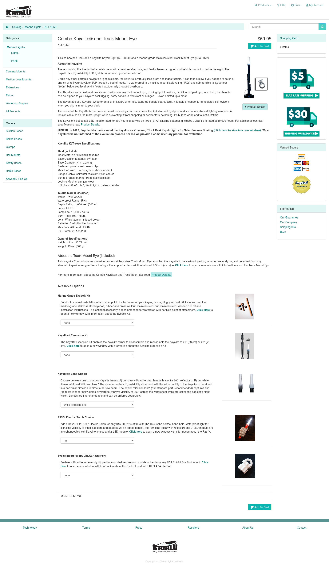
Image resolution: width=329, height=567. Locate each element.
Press (138, 527)
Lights (14, 53)
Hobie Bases (13, 171)
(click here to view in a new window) (237, 130)
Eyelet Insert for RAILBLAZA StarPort (82, 455)
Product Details (255, 107)
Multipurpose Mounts (18, 79)
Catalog (17, 27)
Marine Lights (33, 27)
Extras (10, 95)
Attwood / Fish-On (17, 179)
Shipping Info (288, 227)
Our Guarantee (289, 217)
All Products (13, 111)
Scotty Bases (14, 163)
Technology (30, 527)
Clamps (10, 147)
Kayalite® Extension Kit (73, 335)
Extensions (12, 87)
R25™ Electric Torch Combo (76, 417)
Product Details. (161, 274)
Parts (14, 61)
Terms (86, 527)
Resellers (193, 527)
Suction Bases (14, 131)
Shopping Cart (288, 38)
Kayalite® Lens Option (72, 374)
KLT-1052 (50, 27)
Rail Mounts (13, 155)
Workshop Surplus (17, 103)
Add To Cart (261, 46)
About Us (247, 527)
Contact (301, 527)
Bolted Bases (14, 139)
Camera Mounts (15, 71)
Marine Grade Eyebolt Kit (74, 295)
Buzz (283, 231)
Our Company (288, 222)
